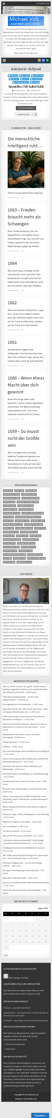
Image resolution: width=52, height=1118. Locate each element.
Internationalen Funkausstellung (16, 645)
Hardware (37, 79)
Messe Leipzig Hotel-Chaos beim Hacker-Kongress (25, 806)
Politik (9, 543)
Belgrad (25, 75)
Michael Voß (19, 90)
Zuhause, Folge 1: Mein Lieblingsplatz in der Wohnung (26, 814)
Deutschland (30, 498)
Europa (9, 505)
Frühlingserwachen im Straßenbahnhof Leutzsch (23, 848)
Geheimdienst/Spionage (28, 517)
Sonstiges (10, 551)
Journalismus (21, 82)
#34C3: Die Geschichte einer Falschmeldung (21, 890)
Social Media (11, 547)
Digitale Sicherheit (27, 502)
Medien (36, 82)
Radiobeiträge (26, 543)
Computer (38, 75)
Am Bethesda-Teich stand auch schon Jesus (22, 781)
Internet (37, 521)
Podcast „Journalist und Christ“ (17, 1007)
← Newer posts (22, 114)
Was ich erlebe (36, 558)
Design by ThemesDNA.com (26, 1099)
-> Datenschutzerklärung (14, 1044)
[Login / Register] (47, 60)
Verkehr (19, 558)
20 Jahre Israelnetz (11, 831)
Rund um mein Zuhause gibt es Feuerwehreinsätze (25, 789)
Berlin (31, 490)
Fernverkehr (12, 513)
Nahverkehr (30, 539)
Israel (8, 528)
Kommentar (11, 532)
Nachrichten (12, 539)
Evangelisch (25, 505)
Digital (15, 79)
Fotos (25, 79)
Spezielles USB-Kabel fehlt (26, 86)
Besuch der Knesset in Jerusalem (17, 835)
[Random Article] (43, 60)
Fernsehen (26, 509)
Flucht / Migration (32, 513)
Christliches (11, 494)
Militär (35, 536)
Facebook (10, 509)
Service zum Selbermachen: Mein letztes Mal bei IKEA (26, 882)
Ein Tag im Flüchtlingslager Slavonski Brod (21, 870)
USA (7, 558)
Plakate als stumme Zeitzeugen (16, 821)
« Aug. (5, 955)
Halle (8, 521)
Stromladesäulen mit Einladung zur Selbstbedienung (25, 773)
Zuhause (6, 746)
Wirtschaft (24, 562)
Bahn (19, 490)
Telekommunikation (14, 554)
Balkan (14, 75)
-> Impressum (9, 1049)
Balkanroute (39, 648)
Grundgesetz (31, 53)
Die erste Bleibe (10, 826)
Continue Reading (25, 108)
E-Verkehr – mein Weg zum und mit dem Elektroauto (25, 1020)
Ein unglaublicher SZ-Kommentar (17, 704)
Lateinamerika (29, 532)
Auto (8, 490)
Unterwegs (35, 554)
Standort (25, 551)
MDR (10, 977)
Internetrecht (33, 524)
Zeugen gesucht (10, 742)
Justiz (40, 528)
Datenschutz (11, 498)
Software (28, 547)
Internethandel (13, 524)
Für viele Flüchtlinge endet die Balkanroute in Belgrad (26, 751)
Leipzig (9, 536)
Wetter (9, 562)
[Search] (39, 60)
